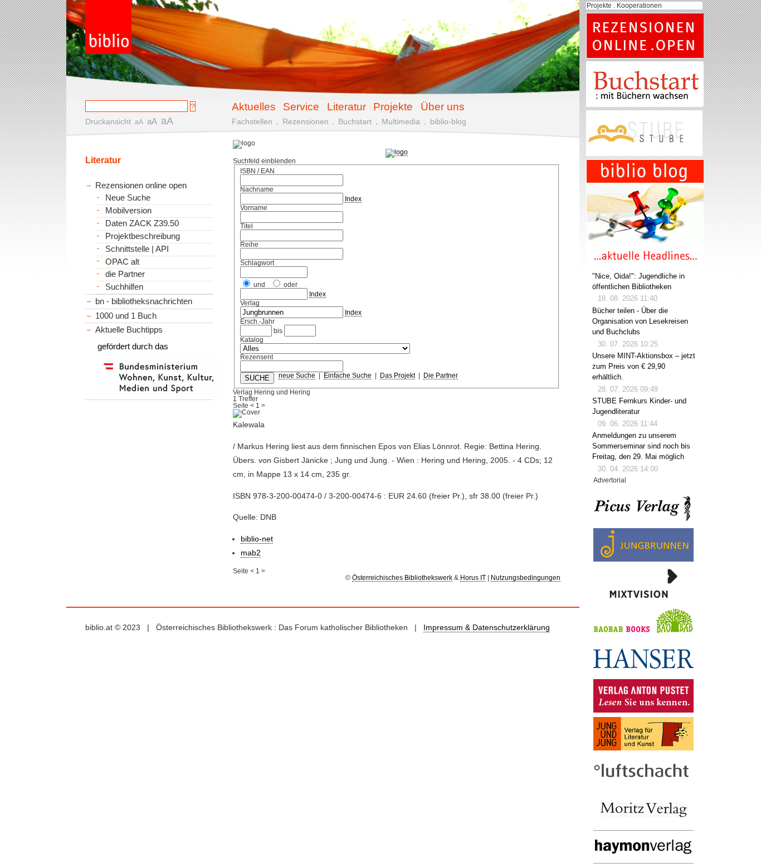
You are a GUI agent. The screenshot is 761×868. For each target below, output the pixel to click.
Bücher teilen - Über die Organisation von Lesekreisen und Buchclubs (640, 321)
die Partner (125, 274)
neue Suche (297, 375)
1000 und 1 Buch (126, 315)
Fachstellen (252, 121)
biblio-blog (448, 121)
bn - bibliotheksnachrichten (143, 301)
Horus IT (473, 577)
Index (353, 199)
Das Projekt (397, 375)
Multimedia (401, 121)
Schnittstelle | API (137, 249)
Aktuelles (254, 106)
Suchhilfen (124, 286)
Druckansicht (108, 121)
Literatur (346, 106)
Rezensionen (305, 121)
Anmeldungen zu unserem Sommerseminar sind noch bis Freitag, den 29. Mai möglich (641, 446)
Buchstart (355, 121)
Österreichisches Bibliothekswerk (402, 577)
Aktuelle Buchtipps (129, 329)
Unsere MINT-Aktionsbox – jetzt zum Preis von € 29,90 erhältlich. (643, 366)
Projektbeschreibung (142, 236)
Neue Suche (127, 197)
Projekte (393, 106)
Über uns (443, 106)
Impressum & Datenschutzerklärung (486, 627)
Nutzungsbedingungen (525, 577)
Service (301, 106)
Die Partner (440, 375)
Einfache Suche (348, 375)
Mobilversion (128, 210)
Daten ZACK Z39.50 (142, 223)
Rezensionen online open (141, 185)
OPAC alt (122, 261)
